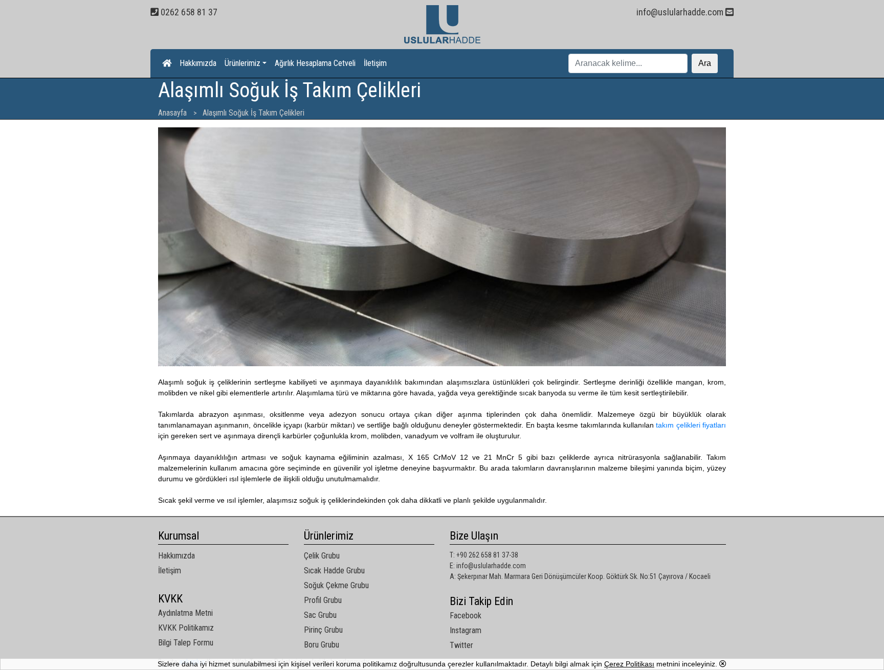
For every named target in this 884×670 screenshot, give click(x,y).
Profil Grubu (323, 600)
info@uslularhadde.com (680, 12)
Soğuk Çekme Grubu (336, 585)
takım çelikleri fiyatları (691, 425)
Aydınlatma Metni (185, 613)
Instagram (465, 630)
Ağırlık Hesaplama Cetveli (315, 63)
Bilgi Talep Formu (185, 642)
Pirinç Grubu (323, 630)
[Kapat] (722, 664)
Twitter (461, 645)
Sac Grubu (320, 615)
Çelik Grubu (322, 556)
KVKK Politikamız (186, 628)
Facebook (465, 615)
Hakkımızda (198, 63)
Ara (704, 63)
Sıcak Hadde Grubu (334, 570)
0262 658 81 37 (188, 12)
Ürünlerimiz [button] (242, 63)
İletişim (375, 63)
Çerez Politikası (629, 664)
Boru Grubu (321, 645)
